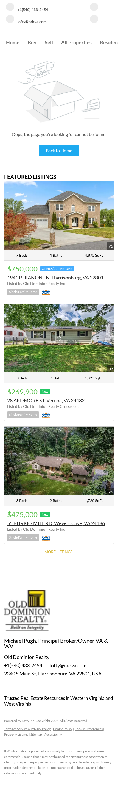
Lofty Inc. (28, 721)
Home (12, 42)
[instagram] (94, 19)
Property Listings (16, 734)
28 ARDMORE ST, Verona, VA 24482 (46, 400)
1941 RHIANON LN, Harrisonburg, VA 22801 (55, 278)
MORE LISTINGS (58, 551)
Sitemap (36, 734)
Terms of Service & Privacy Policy (27, 729)
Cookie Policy (62, 729)
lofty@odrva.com (68, 665)
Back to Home (59, 150)
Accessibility (53, 734)
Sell (49, 42)
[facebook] (94, 7)
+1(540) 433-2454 (23, 665)
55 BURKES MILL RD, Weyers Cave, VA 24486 (56, 523)
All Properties (76, 42)
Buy (32, 42)
